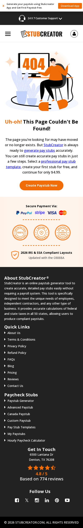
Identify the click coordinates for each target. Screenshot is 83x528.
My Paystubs (16, 434)
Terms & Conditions (21, 339)
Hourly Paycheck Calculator (26, 440)
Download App (70, 6)
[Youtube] (66, 499)
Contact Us (15, 386)
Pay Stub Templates (21, 427)
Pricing (12, 372)
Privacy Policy (16, 346)
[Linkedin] (46, 499)
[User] (74, 33)
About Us (13, 333)
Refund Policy (16, 353)
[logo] (41, 34)
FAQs (11, 359)
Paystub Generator (20, 401)
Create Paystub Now (41, 185)
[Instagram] (36, 499)
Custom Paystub (19, 421)
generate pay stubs (39, 150)
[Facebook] (16, 499)
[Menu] (8, 34)
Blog (10, 366)
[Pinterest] (56, 499)
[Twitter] (26, 499)
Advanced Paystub (20, 407)
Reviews (13, 379)
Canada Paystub (18, 414)
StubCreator (53, 145)
